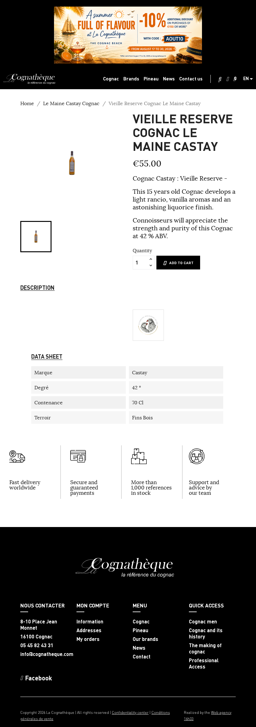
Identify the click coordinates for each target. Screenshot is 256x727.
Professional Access (204, 663)
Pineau (140, 630)
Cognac (141, 621)
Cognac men (203, 621)
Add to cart (181, 262)
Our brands (145, 639)
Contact (141, 656)
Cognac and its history (206, 633)
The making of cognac (205, 648)
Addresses (88, 630)
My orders (88, 639)
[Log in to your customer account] (227, 79)
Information (89, 621)
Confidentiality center (130, 712)
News (139, 648)
